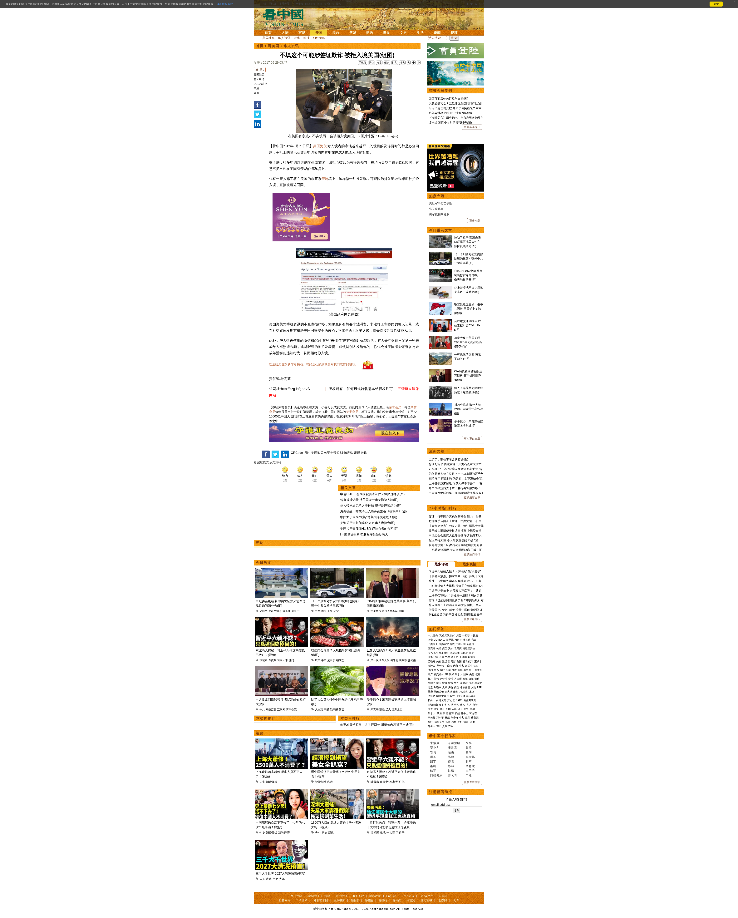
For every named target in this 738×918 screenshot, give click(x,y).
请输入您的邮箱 (456, 799)
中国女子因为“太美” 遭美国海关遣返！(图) (368, 517)
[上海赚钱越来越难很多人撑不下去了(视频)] (281, 740)
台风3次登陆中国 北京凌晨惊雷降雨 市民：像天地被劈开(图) (468, 275)
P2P (479, 687)
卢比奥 (474, 635)
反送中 (469, 665)
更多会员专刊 (472, 127)
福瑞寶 (410, 900)
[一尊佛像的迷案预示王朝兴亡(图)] (440, 354)
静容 (451, 766)
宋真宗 (375, 709)
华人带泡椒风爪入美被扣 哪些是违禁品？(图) (370, 505)
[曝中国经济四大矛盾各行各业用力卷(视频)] (337, 740)
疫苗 (444, 648)
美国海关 (259, 74)
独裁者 (263, 660)
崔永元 (440, 665)
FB (446, 674)
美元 (436, 678)
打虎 (454, 670)
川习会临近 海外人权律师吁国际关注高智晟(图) (468, 409)
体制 (324, 611)
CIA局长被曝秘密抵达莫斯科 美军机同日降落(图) (468, 376)
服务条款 (358, 895)
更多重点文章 (472, 438)
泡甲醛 (334, 709)
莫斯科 (394, 611)
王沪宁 (478, 661)
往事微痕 (444, 652)
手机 (459, 722)
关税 (438, 661)
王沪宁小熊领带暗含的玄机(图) (448, 459)
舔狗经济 (284, 832)
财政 (444, 683)
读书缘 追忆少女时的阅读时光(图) (450, 122)
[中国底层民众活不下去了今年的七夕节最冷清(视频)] (281, 791)
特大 (402, 62)
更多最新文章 (472, 497)
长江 (438, 648)
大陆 (285, 33)
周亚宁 (295, 611)
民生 (466, 709)
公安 (336, 611)
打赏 (379, 62)
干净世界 (301, 900)
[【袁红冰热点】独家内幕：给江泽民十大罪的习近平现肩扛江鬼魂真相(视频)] (392, 791)
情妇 (430, 670)
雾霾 (430, 691)
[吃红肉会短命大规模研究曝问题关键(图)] (337, 619)
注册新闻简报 (440, 792)
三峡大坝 (461, 644)
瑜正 (433, 770)
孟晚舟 (431, 661)
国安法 (431, 648)
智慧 (447, 722)
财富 (450, 683)
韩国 (341, 709)
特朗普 (466, 635)
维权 (455, 691)
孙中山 (464, 713)
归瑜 (469, 747)
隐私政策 (375, 895)
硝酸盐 (340, 660)
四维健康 (436, 775)
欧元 (465, 678)
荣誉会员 (395, 407)
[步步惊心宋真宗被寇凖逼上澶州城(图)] (392, 668)
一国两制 (477, 670)
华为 (436, 670)
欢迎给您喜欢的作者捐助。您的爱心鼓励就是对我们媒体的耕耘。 (313, 364)
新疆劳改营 (470, 700)
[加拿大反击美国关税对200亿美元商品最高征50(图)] (440, 337)
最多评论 (441, 564)
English (391, 895)
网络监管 (271, 709)
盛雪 (451, 761)
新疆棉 (470, 644)
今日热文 (263, 563)
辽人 (388, 709)
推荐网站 (284, 900)
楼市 (438, 683)
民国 (445, 713)
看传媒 (396, 900)
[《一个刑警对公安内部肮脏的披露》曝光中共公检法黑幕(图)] (337, 570)
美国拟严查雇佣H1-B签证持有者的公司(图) (369, 528)
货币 (450, 678)
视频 (454, 33)
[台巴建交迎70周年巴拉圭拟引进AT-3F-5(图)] (440, 321)
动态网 (442, 900)
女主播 (443, 704)
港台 (335, 33)
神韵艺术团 (321, 900)
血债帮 (272, 660)
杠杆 (430, 678)
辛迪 (469, 775)
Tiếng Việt (426, 895)
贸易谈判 (468, 661)
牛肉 (324, 660)
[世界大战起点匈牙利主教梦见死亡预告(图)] (392, 619)
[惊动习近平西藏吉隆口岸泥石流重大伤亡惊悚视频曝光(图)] (440, 237)
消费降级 (272, 781)
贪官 (476, 665)
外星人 (431, 726)
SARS (459, 700)
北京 (430, 687)
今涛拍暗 (454, 743)
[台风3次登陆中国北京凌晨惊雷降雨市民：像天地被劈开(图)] (440, 271)
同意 (716, 4)
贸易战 (450, 639)
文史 (403, 33)
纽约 (369, 33)
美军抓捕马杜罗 (439, 214)
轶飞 (433, 752)
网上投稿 (296, 895)
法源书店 (339, 900)
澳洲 (439, 713)
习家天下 (282, 660)
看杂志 (354, 900)
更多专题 (474, 220)
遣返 (436, 709)
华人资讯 (284, 38)
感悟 (453, 722)
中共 (317, 611)
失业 (262, 781)
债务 (477, 674)
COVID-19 (439, 639)
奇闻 (437, 33)
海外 (473, 709)
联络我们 (313, 895)
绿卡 (460, 709)
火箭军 (263, 611)
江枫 (451, 770)
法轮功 (431, 696)
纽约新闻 (319, 38)
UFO (441, 657)
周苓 (433, 756)
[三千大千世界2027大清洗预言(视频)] (281, 842)
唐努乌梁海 (469, 696)
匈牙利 (394, 660)
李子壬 (470, 770)
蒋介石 (473, 713)
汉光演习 (433, 652)
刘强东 (437, 687)
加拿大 (458, 674)
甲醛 (326, 709)
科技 (306, 38)
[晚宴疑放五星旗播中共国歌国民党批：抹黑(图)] (440, 304)
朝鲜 (451, 674)
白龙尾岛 (441, 700)
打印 (394, 62)
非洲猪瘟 (465, 687)
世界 (386, 33)
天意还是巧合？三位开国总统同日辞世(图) (456, 103)
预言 (466, 722)
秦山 (433, 766)
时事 (297, 38)
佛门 (291, 660)
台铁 (452, 644)
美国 (318, 33)
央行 (471, 674)
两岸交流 (291, 709)
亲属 (256, 88)
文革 (444, 726)
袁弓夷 (458, 648)
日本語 (443, 895)
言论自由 (433, 704)
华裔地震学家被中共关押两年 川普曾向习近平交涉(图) (377, 724)
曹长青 (452, 775)
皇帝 (467, 717)
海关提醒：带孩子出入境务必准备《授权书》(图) (373, 511)
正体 (371, 62)
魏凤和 (287, 611)
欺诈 (256, 93)
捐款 (327, 895)
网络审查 (441, 696)
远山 (451, 752)
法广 (430, 674)
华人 (456, 704)
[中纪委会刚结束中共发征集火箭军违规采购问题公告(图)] (281, 570)
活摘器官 (444, 644)
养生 (450, 726)
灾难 (282, 879)
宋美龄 (431, 717)
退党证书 (426, 900)
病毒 (430, 639)
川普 (458, 635)
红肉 (317, 660)
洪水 (269, 879)
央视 (450, 704)
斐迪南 (412, 660)
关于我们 (341, 895)
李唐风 (470, 756)
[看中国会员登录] (455, 50)
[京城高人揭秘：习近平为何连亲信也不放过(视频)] (281, 619)
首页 (268, 33)
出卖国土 (433, 644)
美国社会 (268, 38)
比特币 (443, 678)
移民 (462, 704)
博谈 (352, 33)
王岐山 (463, 657)
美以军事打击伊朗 (440, 203)
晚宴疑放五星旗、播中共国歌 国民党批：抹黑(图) (468, 309)
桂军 (451, 713)
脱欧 (465, 674)
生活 (420, 33)
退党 (471, 652)
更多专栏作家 (472, 782)
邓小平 (440, 717)
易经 (431, 722)
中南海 (448, 665)
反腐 (448, 670)
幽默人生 (440, 722)
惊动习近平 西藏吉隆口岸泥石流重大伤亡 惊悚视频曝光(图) (467, 242)
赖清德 (471, 657)
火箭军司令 (275, 611)
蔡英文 (478, 683)
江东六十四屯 (454, 696)
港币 (477, 678)
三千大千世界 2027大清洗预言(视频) (280, 873)
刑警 (330, 611)
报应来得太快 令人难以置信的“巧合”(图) (454, 540)
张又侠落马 (436, 208)
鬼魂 (383, 832)
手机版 (362, 62)
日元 (471, 678)
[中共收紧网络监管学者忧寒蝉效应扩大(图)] (281, 668)
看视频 (368, 900)
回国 (448, 709)
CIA (387, 611)
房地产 (431, 683)
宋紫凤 (434, 743)
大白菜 (319, 709)
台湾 (471, 683)
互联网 (281, 709)
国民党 (464, 652)
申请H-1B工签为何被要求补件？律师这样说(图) (372, 494)
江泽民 (375, 832)
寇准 (382, 709)
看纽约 (382, 900)
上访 (471, 691)
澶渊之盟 (397, 709)
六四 (473, 639)
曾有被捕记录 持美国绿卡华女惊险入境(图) (369, 499)
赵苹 (469, 761)
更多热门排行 (472, 554)
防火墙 (448, 691)
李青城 (470, 766)
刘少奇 (454, 717)
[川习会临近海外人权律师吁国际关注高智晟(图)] (440, 404)
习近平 (400, 832)
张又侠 (466, 639)
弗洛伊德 (433, 657)
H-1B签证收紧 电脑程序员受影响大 (364, 534)
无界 (456, 900)
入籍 (454, 709)
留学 (475, 704)
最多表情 (469, 564)
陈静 (451, 756)
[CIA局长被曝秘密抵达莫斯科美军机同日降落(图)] (392, 570)
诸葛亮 (475, 717)
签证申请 (259, 79)
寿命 (438, 726)
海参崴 (464, 683)
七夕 (262, 832)
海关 (430, 709)
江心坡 (451, 700)
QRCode (297, 452)
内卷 (330, 781)
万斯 (453, 661)
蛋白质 (331, 660)
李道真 (452, 747)
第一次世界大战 (380, 660)
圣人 (262, 879)
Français (408, 895)
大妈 (444, 687)
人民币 (458, 678)
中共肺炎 (433, 635)
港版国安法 (469, 648)
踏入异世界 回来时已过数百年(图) (450, 113)
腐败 (442, 670)
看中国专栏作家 (442, 736)
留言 (387, 62)
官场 (301, 33)
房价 (450, 687)
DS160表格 (260, 83)
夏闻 (469, 752)
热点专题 (437, 196)
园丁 (433, 761)
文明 (275, 879)
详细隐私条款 (225, 4)
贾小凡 (434, 747)
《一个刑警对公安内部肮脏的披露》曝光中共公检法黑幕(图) (468, 258)
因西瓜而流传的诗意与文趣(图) (448, 98)
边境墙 (446, 661)
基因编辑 (439, 691)
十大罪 (390, 832)
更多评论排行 (472, 619)
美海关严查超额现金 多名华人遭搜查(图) (367, 523)
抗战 (457, 713)
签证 (442, 709)
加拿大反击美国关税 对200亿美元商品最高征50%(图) (468, 342)
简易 (469, 743)
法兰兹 (403, 660)
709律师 (463, 691)
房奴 (324, 832)
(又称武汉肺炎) (447, 635)
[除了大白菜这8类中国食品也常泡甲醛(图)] (337, 668)
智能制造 (321, 781)
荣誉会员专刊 (440, 90)
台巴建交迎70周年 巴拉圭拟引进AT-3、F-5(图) (467, 325)
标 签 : (259, 69)
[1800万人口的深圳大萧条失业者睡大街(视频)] (337, 791)
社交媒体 (439, 674)
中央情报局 (377, 611)
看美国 (273, 46)
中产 (456, 683)
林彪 (447, 717)
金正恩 (454, 657)
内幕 (455, 665)
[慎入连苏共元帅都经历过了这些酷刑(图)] (440, 388)
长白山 (431, 700)
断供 (331, 832)
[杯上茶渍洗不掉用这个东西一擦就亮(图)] (440, 287)
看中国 (285, 17)
